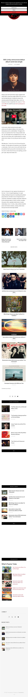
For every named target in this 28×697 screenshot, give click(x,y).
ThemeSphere (21, 692)
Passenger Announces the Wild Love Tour (14, 383)
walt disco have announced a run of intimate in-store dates (16, 632)
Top (14, 694)
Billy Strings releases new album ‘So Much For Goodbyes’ (15, 637)
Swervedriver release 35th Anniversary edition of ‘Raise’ (15, 642)
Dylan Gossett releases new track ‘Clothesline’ (14, 269)
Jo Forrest (17, 64)
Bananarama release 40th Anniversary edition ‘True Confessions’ (18, 582)
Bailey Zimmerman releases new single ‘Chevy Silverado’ (6, 240)
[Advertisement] (14, 37)
